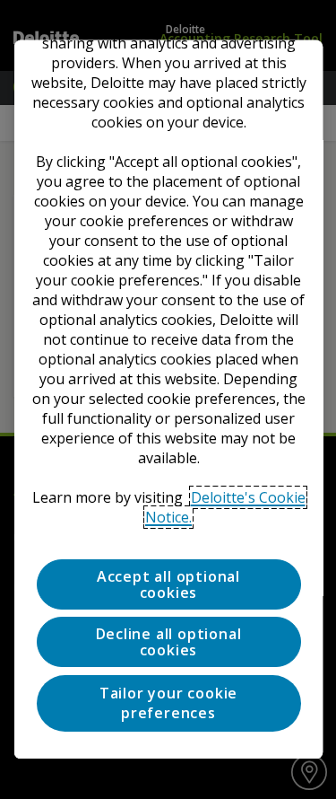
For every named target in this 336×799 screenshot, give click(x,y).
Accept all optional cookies (167, 585)
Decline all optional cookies (168, 643)
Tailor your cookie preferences (168, 703)
